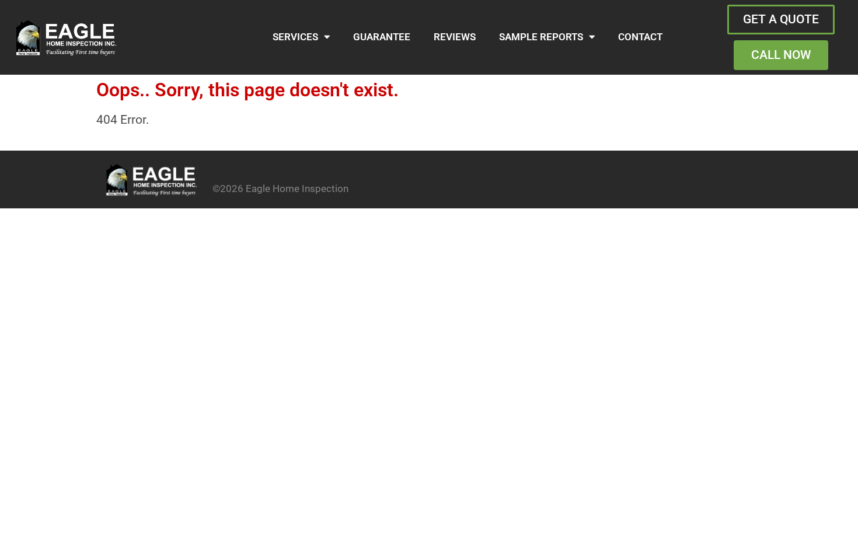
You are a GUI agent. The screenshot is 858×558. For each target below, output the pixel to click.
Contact (640, 37)
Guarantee (381, 37)
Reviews (455, 37)
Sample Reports (541, 37)
